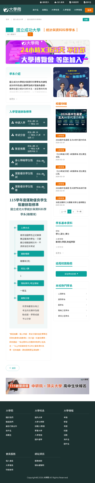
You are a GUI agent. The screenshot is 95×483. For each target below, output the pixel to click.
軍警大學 (38, 430)
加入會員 (60, 2)
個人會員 (9, 461)
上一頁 (63, 211)
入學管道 (67, 10)
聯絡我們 (9, 422)
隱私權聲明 (39, 465)
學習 (65, 422)
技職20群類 (40, 426)
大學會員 (9, 465)
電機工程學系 (63, 310)
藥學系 (61, 305)
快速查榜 (75, 2)
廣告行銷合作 (11, 426)
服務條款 (38, 461)
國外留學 (38, 439)
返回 (14, 368)
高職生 (45, 10)
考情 (65, 417)
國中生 (88, 2)
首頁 (7, 19)
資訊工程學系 (63, 316)
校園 (65, 430)
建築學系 (61, 299)
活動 (65, 435)
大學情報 (78, 10)
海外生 (66, 439)
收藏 (86, 19)
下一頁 (79, 211)
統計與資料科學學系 (34, 19)
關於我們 (9, 417)
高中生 (36, 10)
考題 (65, 426)
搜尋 (89, 10)
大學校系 (55, 10)
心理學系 (61, 293)
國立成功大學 (18, 19)
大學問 (46, 477)
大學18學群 (39, 422)
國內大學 (38, 417)
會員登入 (45, 2)
